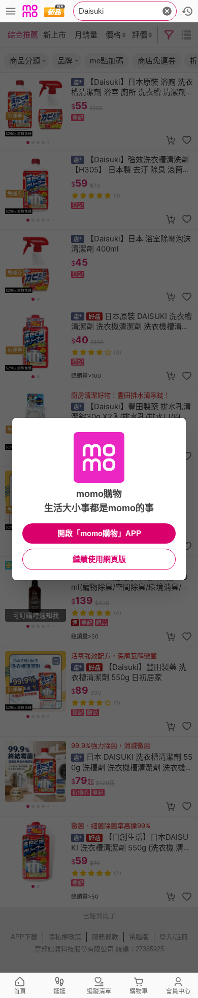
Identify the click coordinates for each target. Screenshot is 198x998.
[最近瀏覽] (187, 11)
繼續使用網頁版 (99, 559)
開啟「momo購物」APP (99, 533)
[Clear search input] (167, 11)
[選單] (10, 11)
